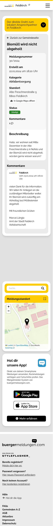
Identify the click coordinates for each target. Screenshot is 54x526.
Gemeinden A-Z (11, 509)
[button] (27, 322)
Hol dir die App (14, 498)
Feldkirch (21, 5)
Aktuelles (7, 516)
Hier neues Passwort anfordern (18, 474)
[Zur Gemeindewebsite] (30, 5)
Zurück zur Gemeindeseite (24, 37)
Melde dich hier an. (12, 465)
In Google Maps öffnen (24, 101)
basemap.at (10, 347)
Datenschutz (9, 523)
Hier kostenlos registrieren (16, 484)
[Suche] (42, 288)
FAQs (5, 506)
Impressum (8, 520)
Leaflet (10, 345)
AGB (4, 513)
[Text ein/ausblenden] (43, 24)
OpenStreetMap (22, 345)
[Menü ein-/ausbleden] (48, 5)
